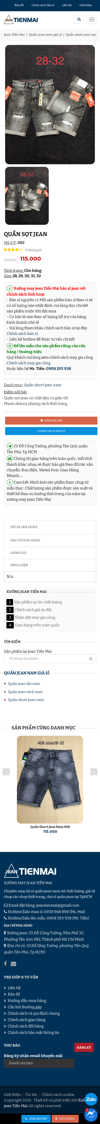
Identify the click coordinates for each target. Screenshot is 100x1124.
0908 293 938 (58, 368)
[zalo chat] (91, 1099)
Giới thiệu (85, 5)
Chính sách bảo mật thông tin (33, 1032)
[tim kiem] (79, 19)
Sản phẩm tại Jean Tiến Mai (28, 651)
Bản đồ (19, 5)
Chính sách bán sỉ (43, 5)
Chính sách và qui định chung (34, 1013)
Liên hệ (67, 5)
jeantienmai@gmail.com (57, 905)
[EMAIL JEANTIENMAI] (13, 963)
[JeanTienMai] (21, 20)
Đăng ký (84, 1047)
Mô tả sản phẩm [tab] (24, 527)
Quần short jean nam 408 (50, 827)
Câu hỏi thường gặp (25, 1007)
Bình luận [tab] (19, 565)
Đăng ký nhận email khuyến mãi (33, 1055)
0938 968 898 (56, 911)
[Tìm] (90, 658)
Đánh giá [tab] (18, 553)
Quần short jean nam (82, 35)
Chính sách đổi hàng (26, 1026)
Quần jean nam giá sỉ (45, 35)
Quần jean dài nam (24, 684)
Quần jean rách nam (25, 692)
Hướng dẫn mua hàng (27, 1000)
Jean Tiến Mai (14, 35)
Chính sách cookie (58, 1094)
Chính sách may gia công (29, 363)
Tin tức (31, 1094)
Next (93, 771)
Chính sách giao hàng (26, 1019)
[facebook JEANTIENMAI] (5, 963)
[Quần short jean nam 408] (50, 780)
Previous (6, 771)
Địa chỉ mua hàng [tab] (25, 540)
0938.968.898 (53, 420)
